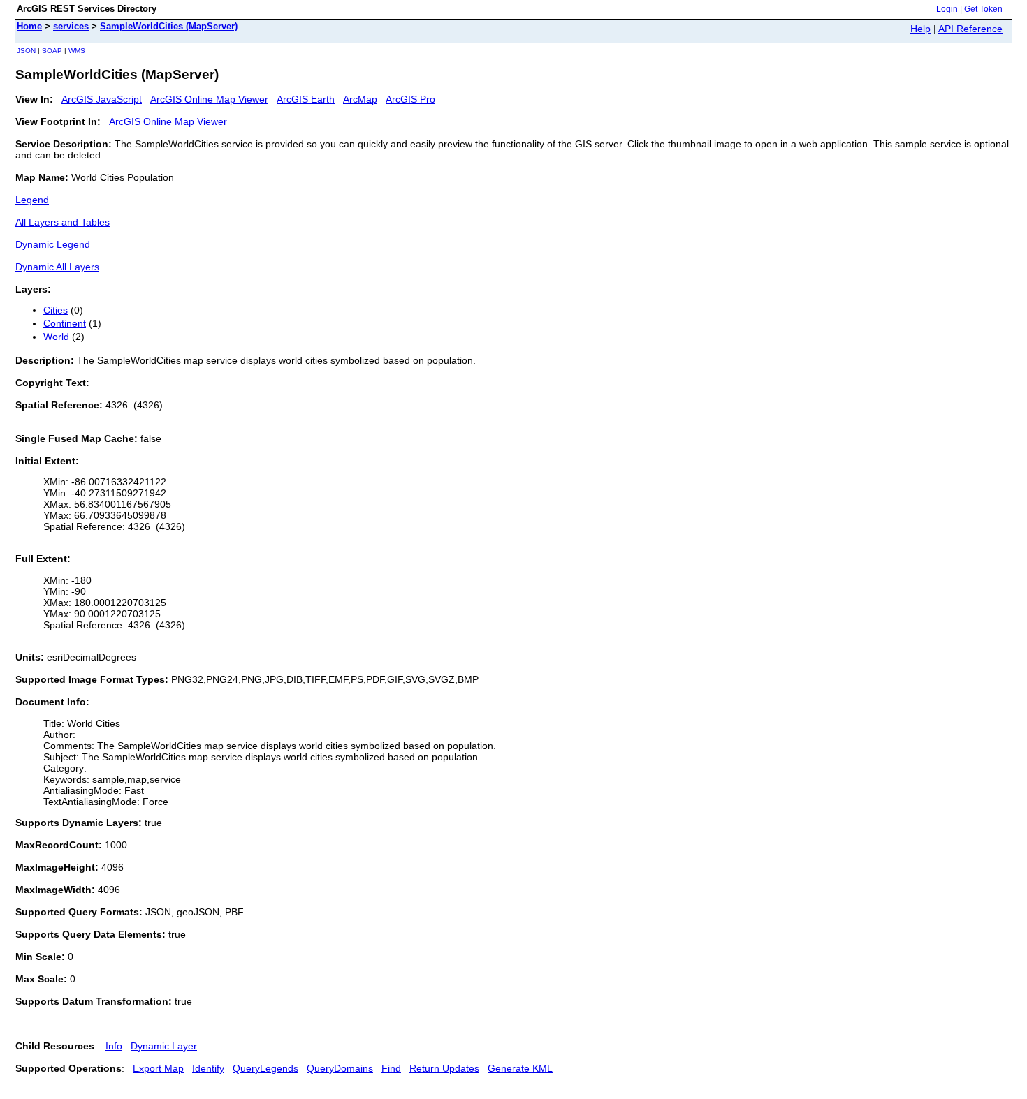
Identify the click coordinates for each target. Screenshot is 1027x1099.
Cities (55, 310)
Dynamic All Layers (57, 266)
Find (391, 1068)
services (71, 26)
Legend (32, 199)
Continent (64, 323)
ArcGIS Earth (306, 99)
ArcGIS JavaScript (101, 99)
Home (29, 26)
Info (113, 1046)
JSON (26, 50)
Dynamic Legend (52, 244)
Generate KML (520, 1068)
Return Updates (444, 1068)
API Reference (970, 28)
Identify (208, 1068)
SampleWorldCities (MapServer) (169, 26)
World (56, 336)
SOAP (52, 50)
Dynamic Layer (164, 1046)
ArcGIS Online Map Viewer (209, 99)
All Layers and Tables (62, 222)
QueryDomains (340, 1068)
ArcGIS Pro (410, 99)
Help (920, 28)
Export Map (158, 1068)
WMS (76, 50)
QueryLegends (265, 1068)
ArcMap (360, 99)
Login (947, 9)
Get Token (983, 9)
